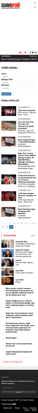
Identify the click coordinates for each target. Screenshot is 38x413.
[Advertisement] (19, 29)
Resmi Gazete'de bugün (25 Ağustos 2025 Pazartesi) (26, 211)
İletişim (17, 408)
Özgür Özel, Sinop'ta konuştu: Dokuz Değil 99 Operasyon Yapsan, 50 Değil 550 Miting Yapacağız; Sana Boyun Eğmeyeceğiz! (27, 158)
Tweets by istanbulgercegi (12, 362)
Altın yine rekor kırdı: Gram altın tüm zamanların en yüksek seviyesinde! (26, 125)
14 (17, 223)
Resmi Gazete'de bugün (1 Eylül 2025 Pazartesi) (26, 141)
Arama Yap (7, 94)
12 (10, 223)
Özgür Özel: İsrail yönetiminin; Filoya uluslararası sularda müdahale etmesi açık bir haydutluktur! (19, 315)
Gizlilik (27, 410)
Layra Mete (19, 280)
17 (29, 223)
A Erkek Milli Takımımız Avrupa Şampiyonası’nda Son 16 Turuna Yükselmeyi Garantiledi (27, 178)
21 (11, 227)
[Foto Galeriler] (20, 52)
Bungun (18, 282)
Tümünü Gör (33, 56)
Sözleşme (33, 408)
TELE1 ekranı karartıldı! (26, 110)
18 (33, 223)
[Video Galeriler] (26, 52)
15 (21, 223)
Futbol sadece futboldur (24, 273)
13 (13, 223)
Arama (3, 74)
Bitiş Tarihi (5, 85)
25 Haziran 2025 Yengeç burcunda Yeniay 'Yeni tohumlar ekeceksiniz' (24, 254)
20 (7, 227)
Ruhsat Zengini (11, 338)
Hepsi (33, 235)
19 (3, 227)
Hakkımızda (7, 408)
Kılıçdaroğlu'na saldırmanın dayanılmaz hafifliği (25, 245)
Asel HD (18, 260)
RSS (35, 410)
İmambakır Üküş (21, 242)
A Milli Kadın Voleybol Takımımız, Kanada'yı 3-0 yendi (27, 195)
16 (25, 223)
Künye (25, 408)
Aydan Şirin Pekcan (22, 250)
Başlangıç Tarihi (7, 79)
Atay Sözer (19, 270)
